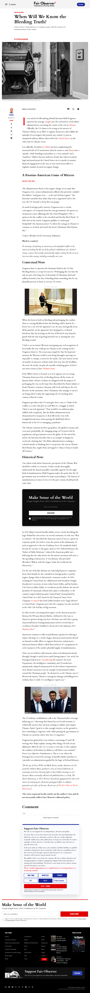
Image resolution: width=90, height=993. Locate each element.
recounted (34, 600)
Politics (7, 936)
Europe (26, 940)
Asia (25, 949)
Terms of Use (61, 518)
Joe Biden (46, 147)
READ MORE (28, 181)
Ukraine (72, 125)
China (25, 959)
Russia (71, 150)
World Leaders (8, 956)
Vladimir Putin (49, 368)
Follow (11, 115)
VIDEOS (58, 945)
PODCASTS (59, 957)
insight (48, 121)
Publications (44, 943)
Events (43, 940)
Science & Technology (10, 949)
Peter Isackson (22, 39)
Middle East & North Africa (31, 943)
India (25, 956)
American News (19, 12)
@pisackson (11, 118)
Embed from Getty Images (51, 286)
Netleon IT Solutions (80, 989)
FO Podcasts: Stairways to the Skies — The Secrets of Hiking (63, 961)
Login (23, 813)
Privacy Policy (53, 518)
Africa (25, 946)
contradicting (46, 659)
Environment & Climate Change (13, 952)
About (42, 949)
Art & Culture (8, 946)
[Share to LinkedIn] (11, 131)
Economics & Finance (10, 940)
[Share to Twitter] (11, 127)
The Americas (27, 936)
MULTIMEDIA (59, 936)
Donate (77, 973)
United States (63, 138)
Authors (43, 946)
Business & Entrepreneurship (12, 943)
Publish (43, 952)
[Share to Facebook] (11, 124)
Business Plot (28, 629)
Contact (43, 956)
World (6, 959)
